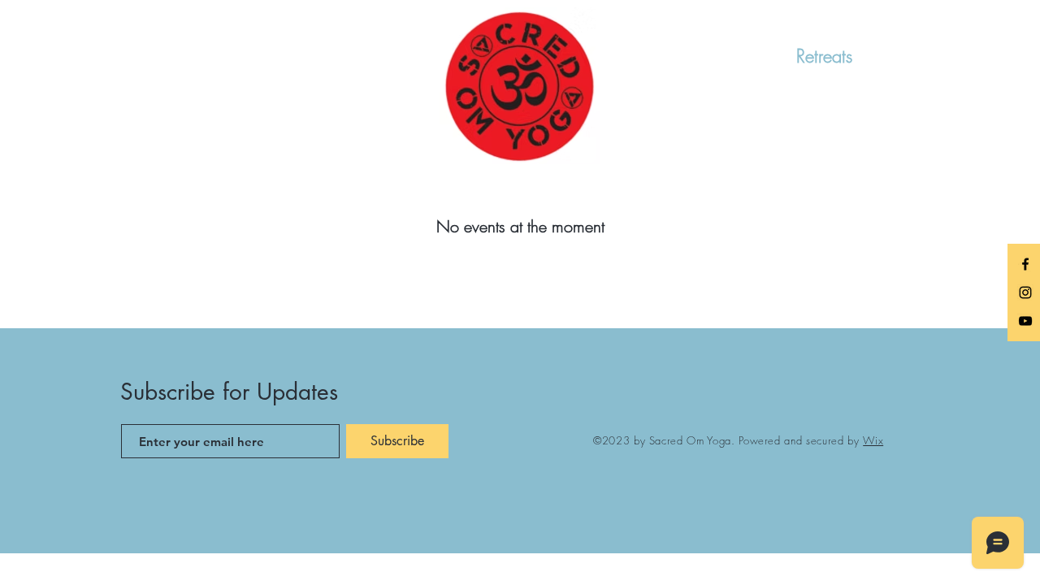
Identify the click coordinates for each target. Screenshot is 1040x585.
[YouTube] (1025, 321)
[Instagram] (1025, 292)
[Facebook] (1025, 264)
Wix (873, 440)
